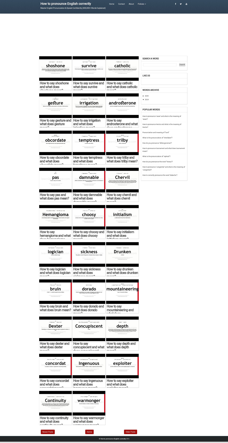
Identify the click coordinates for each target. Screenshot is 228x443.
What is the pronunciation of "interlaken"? (157, 138)
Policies (141, 4)
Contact (121, 4)
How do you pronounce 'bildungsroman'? (157, 143)
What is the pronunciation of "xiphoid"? (156, 156)
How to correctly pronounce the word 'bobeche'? (159, 175)
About (131, 4)
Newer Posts (47, 432)
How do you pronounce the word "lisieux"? (157, 162)
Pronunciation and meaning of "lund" (155, 132)
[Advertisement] (114, 34)
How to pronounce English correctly (66, 4)
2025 (147, 96)
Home (111, 4)
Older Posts (130, 432)
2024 (147, 100)
